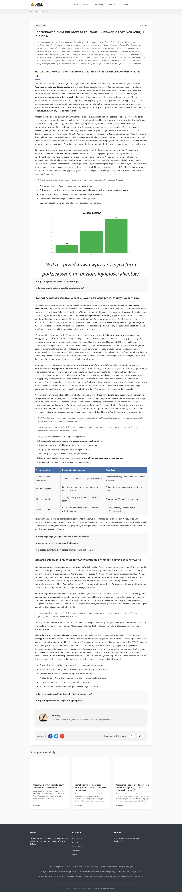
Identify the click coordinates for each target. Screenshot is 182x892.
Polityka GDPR (136, 872)
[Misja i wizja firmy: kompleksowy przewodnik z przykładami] (49, 767)
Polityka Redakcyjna (126, 867)
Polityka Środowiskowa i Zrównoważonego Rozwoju (59, 872)
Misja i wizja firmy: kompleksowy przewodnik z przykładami (48, 786)
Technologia (99, 4)
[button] (132, 736)
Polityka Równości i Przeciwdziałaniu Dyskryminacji (97, 872)
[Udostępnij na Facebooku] (50, 736)
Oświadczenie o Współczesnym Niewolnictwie (100, 876)
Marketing (113, 4)
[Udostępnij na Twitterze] (56, 736)
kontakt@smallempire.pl (129, 838)
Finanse (86, 4)
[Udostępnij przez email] (62, 736)
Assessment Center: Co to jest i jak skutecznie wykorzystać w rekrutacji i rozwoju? (132, 787)
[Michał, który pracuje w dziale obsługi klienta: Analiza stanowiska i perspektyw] (91, 767)
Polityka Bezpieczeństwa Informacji (51, 876)
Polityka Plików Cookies (109, 867)
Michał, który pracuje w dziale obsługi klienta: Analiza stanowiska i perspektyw (91, 787)
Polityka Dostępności (56, 867)
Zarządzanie (73, 4)
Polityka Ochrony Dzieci (74, 867)
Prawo (125, 4)
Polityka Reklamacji (91, 867)
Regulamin (139, 876)
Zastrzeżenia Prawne (73, 876)
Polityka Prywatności (125, 876)
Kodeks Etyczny (123, 872)
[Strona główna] (37, 4)
